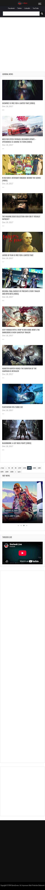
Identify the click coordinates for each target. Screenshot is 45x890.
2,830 (11, 471)
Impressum (25, 885)
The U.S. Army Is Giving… (12, 516)
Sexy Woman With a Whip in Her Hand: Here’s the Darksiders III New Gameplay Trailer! (21, 331)
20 (12, 468)
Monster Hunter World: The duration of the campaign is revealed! (19, 369)
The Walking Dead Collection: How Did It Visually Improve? (21, 217)
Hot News (6, 475)
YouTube (36, 8)
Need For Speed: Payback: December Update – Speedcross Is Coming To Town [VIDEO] (19, 140)
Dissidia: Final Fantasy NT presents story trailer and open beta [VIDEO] (21, 292)
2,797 (19, 468)
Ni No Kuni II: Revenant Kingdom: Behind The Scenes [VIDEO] (21, 179)
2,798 (24, 468)
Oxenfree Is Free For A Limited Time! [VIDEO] (18, 103)
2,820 (6, 471)
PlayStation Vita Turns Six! (12, 407)
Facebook (11, 8)
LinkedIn (27, 8)
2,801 (39, 468)
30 (15, 468)
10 (9, 468)
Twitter (19, 8)
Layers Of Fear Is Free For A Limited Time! (17, 255)
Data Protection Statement (36, 885)
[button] (18, 525)
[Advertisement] (22, 42)
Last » (19, 471)
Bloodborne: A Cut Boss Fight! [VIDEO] (16, 443)
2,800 (34, 468)
